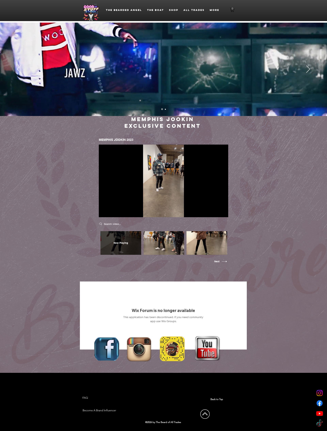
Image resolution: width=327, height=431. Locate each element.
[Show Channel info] (225, 140)
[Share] (217, 140)
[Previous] (19, 69)
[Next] (308, 69)
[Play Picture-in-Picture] (218, 212)
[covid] (162, 109)
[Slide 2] (165, 109)
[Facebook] (320, 403)
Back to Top (217, 399)
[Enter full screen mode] (223, 212)
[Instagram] (320, 393)
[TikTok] (320, 424)
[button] (232, 10)
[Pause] (103, 212)
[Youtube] (320, 413)
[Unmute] (109, 212)
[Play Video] (163, 243)
